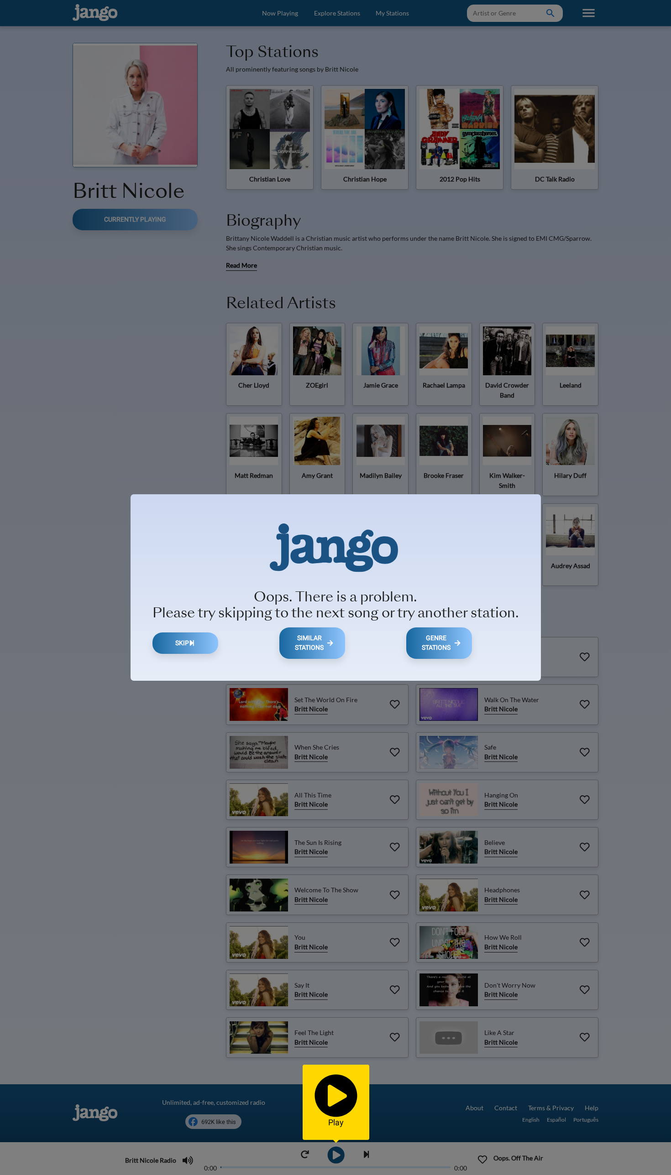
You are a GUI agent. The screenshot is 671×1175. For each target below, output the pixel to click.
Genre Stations (436, 643)
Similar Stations (309, 643)
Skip (182, 643)
